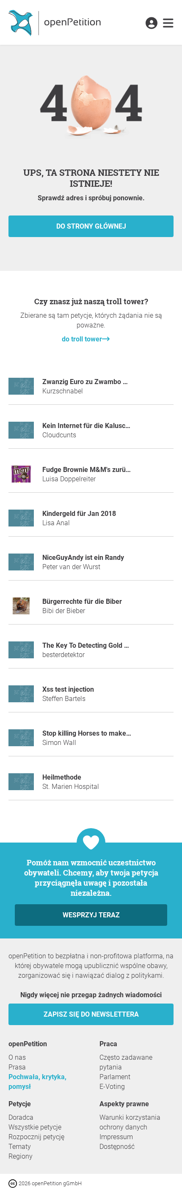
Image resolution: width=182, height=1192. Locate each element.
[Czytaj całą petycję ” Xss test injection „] (21, 697)
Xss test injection (68, 689)
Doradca (20, 1117)
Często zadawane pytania (125, 1062)
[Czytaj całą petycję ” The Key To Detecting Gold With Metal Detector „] (21, 653)
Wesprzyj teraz (91, 915)
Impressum (116, 1137)
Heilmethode (61, 777)
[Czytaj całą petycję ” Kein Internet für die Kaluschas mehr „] (21, 434)
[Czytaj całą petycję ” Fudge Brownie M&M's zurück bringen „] (21, 478)
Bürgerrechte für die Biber (82, 601)
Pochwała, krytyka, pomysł (37, 1082)
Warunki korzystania (129, 1117)
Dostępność (117, 1147)
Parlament (114, 1077)
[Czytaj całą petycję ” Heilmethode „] (21, 785)
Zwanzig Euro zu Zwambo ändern (93, 382)
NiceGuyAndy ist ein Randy (83, 558)
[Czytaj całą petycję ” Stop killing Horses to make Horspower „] (21, 741)
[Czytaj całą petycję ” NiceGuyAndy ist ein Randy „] (21, 566)
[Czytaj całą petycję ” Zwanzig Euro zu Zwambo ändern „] (21, 390)
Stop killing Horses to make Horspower (101, 733)
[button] (151, 23)
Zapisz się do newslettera (91, 1014)
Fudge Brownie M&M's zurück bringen (100, 470)
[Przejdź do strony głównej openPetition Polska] (55, 22)
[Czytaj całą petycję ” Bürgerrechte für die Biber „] (21, 610)
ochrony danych (123, 1127)
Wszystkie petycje (34, 1127)
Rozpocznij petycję (36, 1137)
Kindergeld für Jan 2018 (79, 514)
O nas (17, 1057)
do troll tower (82, 339)
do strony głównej (91, 226)
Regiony (20, 1156)
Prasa (17, 1067)
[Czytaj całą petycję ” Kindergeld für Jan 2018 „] (21, 522)
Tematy (19, 1147)
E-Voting (112, 1087)
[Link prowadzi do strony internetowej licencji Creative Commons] (13, 1183)
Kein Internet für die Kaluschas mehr (98, 426)
